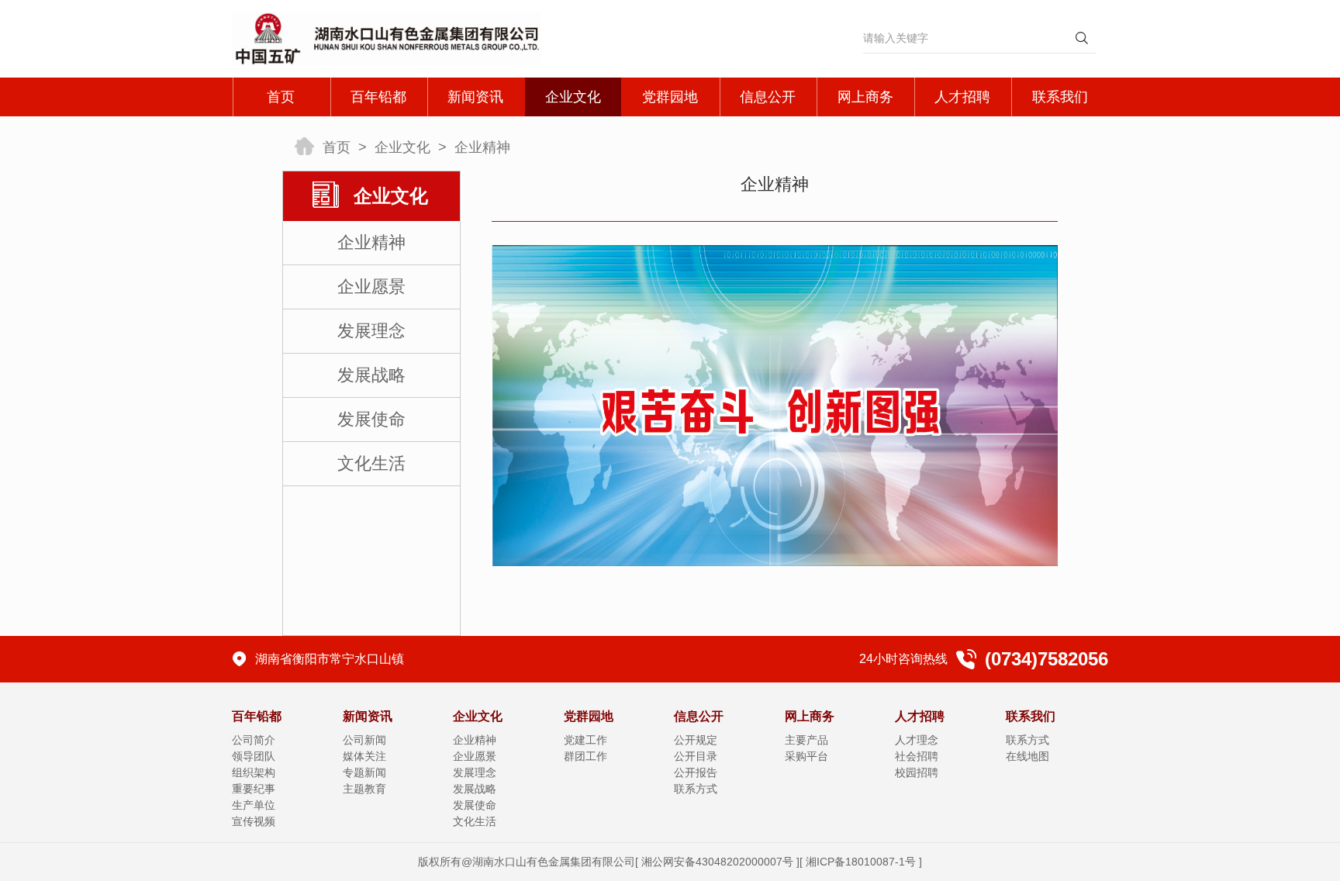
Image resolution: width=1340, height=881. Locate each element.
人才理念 (916, 740)
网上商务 (865, 97)
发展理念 (371, 330)
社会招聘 (916, 756)
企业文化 (573, 97)
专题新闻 (364, 772)
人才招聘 (962, 97)
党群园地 (670, 97)
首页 (281, 97)
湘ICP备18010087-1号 (861, 861)
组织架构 (253, 772)
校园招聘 (916, 772)
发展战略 (371, 375)
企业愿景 (371, 286)
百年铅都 (378, 97)
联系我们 (1060, 97)
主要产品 (806, 740)
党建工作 (585, 740)
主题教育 (364, 789)
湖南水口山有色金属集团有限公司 (553, 861)
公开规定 (695, 740)
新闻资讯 (475, 97)
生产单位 (253, 805)
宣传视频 (253, 821)
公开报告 (695, 772)
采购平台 (806, 756)
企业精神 (482, 147)
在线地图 (1027, 756)
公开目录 (695, 756)
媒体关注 (364, 756)
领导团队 (253, 756)
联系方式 (695, 789)
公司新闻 (364, 740)
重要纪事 (253, 789)
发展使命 (371, 419)
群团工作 (585, 756)
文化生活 (371, 463)
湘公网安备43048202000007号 (717, 861)
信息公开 (768, 97)
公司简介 (253, 740)
